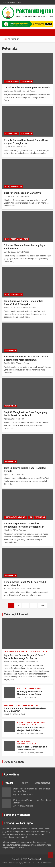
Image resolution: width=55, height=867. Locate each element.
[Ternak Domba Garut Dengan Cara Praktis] (27, 68)
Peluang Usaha (12, 81)
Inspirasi (21, 722)
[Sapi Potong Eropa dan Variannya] (27, 174)
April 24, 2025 (9, 363)
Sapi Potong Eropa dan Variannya (22, 192)
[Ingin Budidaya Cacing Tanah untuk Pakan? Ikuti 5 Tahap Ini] (27, 282)
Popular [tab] (8, 783)
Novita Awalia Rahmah (26, 308)
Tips (26, 239)
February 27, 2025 (11, 589)
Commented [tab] (42, 783)
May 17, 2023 (18, 806)
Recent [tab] (24, 783)
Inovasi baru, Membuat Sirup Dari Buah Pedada (32, 748)
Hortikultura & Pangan (15, 517)
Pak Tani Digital (34, 859)
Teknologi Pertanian (37, 652)
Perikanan (8, 705)
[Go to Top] (50, 855)
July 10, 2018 (18, 794)
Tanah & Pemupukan (18, 652)
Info (7, 186)
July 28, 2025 (9, 146)
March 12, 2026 (10, 662)
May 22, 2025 (9, 308)
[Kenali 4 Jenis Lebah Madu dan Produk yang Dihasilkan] (27, 563)
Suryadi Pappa (29, 91)
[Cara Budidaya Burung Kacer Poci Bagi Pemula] (27, 449)
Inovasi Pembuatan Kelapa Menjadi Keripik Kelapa (30, 729)
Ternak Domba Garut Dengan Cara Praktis (27, 87)
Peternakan (26, 81)
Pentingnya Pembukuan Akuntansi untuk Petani (29, 692)
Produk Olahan (38, 722)
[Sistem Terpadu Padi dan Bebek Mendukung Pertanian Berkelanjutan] (27, 504)
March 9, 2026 (23, 697)
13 (33, 605)
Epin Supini (21, 146)
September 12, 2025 (12, 91)
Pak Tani (20, 419)
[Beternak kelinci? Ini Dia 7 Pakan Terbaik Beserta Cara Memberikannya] (27, 338)
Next (43, 605)
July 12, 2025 (9, 196)
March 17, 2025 (10, 530)
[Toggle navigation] (5, 32)
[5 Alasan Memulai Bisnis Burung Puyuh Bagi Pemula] (27, 226)
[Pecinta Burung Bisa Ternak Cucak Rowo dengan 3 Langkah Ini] (27, 121)
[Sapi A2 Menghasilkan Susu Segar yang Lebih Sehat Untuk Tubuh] (27, 393)
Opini (28, 722)
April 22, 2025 (9, 419)
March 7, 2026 (10, 714)
